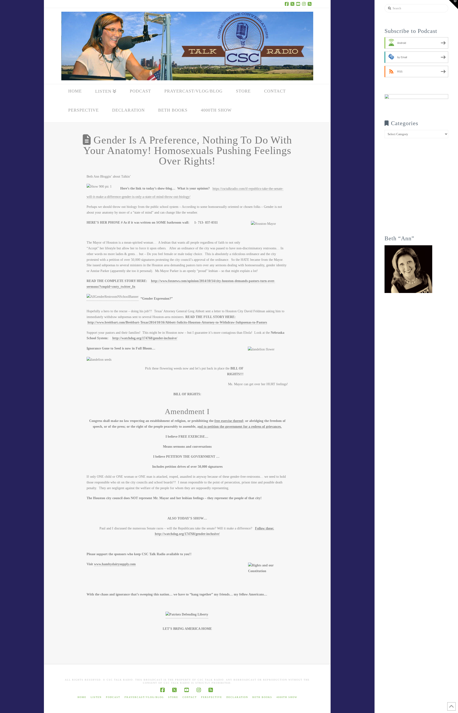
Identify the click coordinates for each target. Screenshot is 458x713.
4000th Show (286, 697)
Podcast (113, 697)
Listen (96, 697)
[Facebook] (287, 4)
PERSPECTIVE (211, 697)
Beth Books (262, 697)
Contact (189, 697)
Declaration (237, 697)
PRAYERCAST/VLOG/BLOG (144, 697)
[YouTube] (299, 4)
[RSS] (310, 4)
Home (82, 697)
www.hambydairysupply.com (115, 564)
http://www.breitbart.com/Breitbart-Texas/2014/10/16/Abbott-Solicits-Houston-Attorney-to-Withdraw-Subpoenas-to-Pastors (177, 322)
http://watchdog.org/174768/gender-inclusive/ (144, 338)
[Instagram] (304, 4)
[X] (293, 4)
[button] (453, 4)
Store (173, 697)
